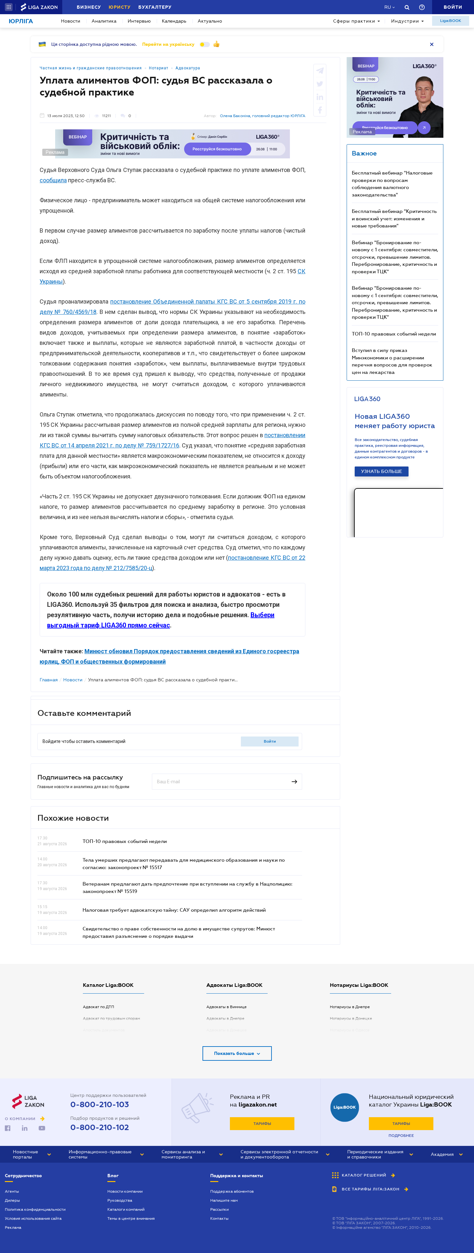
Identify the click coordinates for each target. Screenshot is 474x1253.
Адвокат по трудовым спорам (111, 1018)
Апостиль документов (104, 1030)
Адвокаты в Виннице (226, 1007)
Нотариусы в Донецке (351, 1018)
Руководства (119, 1200)
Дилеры (12, 1200)
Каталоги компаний (125, 1209)
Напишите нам (224, 1200)
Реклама (13, 1227)
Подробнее (401, 1135)
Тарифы (262, 1123)
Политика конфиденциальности (35, 1209)
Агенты (12, 1191)
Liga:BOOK (450, 20)
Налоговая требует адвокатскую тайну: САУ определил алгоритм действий (174, 910)
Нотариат (158, 68)
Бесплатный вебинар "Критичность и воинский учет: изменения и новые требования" (394, 218)
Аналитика (104, 21)
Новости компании (125, 1191)
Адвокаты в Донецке (226, 1030)
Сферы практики (354, 21)
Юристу (120, 7)
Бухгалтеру (155, 7)
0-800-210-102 (99, 1127)
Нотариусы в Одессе (350, 1030)
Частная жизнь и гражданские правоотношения (91, 68)
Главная (49, 679)
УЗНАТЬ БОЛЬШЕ (381, 471)
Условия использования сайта (33, 1218)
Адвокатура (187, 68)
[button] (9, 7)
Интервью (139, 21)
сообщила (53, 180)
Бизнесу (89, 7)
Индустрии (405, 21)
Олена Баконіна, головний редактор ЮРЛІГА (262, 116)
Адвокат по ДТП (98, 1007)
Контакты (219, 1218)
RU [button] (387, 7)
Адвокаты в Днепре (225, 1018)
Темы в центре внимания (131, 1218)
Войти (270, 741)
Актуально (210, 21)
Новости (70, 21)
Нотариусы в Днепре (350, 1007)
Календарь (174, 21)
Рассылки (219, 1209)
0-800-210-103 (99, 1104)
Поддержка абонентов (232, 1191)
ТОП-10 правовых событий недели (125, 841)
